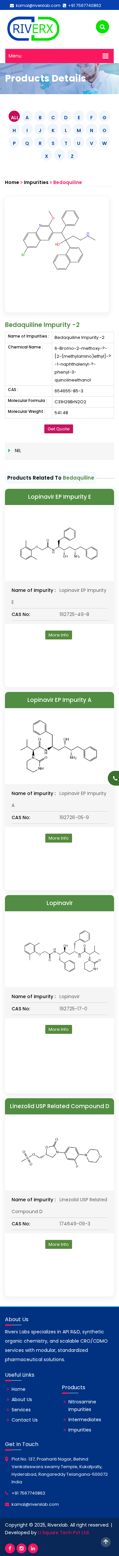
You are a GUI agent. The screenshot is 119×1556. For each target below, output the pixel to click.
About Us (22, 1399)
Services (21, 1409)
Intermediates (84, 1419)
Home (12, 182)
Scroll (105, 1542)
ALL (15, 117)
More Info (59, 635)
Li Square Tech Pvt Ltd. (64, 1532)
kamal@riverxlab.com (37, 5)
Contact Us (25, 1420)
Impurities (36, 182)
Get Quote (59, 429)
